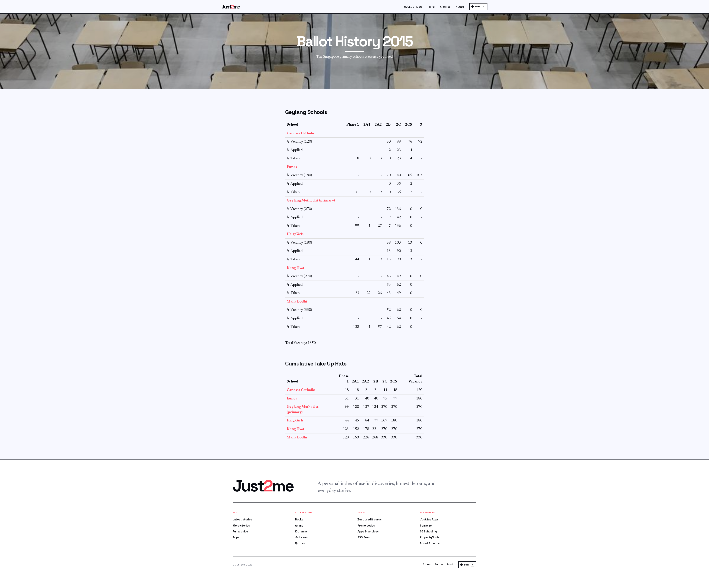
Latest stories (242, 519)
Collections (413, 6)
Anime (299, 525)
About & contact (431, 543)
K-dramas (301, 531)
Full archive (240, 531)
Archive (445, 6)
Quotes (300, 543)
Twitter (438, 564)
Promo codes (366, 525)
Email (449, 564)
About (460, 6)
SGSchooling (428, 531)
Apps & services (368, 531)
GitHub (427, 564)
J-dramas (301, 537)
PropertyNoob (429, 537)
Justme (231, 6)
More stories (241, 525)
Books (299, 519)
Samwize (426, 525)
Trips (431, 6)
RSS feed (363, 537)
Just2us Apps (429, 519)
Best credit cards (369, 519)
